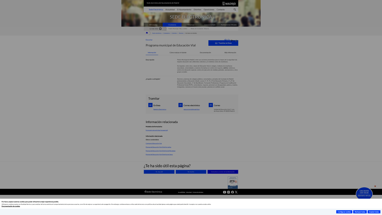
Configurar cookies (344, 212)
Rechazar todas (360, 212)
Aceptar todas (374, 212)
